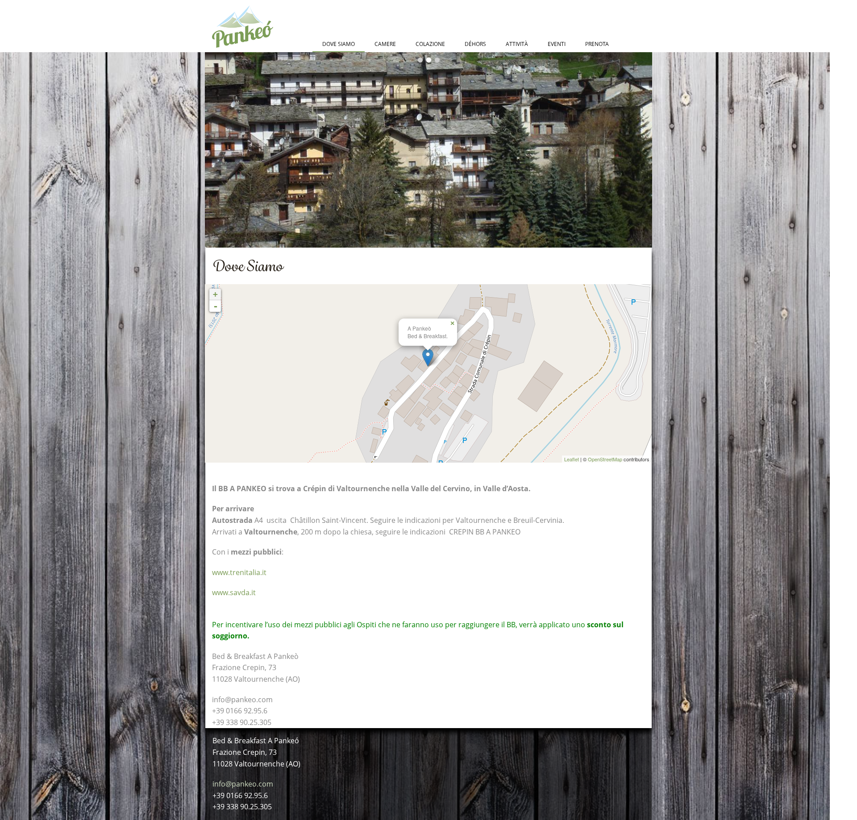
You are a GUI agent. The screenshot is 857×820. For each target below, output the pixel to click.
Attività (517, 44)
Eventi (557, 44)
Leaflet (571, 459)
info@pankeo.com (242, 784)
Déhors (475, 44)
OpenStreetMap (605, 459)
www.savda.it (234, 592)
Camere (385, 44)
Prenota (597, 44)
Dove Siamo (338, 44)
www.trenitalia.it (239, 572)
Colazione (430, 44)
